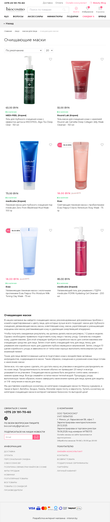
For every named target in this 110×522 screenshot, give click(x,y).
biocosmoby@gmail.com (16, 426)
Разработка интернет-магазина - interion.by (55, 518)
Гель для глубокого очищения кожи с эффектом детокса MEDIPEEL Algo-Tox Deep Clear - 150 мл (29, 122)
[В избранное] (50, 59)
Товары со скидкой (15, 486)
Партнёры (62, 467)
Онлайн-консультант (76, 3)
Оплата (59, 3)
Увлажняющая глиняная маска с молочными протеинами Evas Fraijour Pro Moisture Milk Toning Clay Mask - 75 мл (28, 293)
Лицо (17, 31)
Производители (13, 490)
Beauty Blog (99, 3)
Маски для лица (29, 31)
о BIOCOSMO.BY (12, 463)
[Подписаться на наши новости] (36, 437)
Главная (8, 31)
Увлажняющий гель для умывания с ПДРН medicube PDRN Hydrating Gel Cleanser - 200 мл (80, 293)
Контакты (62, 455)
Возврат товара (66, 459)
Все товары (10, 482)
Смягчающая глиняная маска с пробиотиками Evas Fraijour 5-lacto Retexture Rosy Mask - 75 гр (80, 208)
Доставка (48, 3)
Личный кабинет (66, 471)
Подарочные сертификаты (72, 463)
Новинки (9, 474)
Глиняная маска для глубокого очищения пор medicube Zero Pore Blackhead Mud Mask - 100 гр (29, 208)
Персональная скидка (17, 459)
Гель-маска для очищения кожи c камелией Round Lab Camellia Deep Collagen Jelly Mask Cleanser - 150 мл (80, 122)
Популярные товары (16, 478)
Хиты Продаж (11, 471)
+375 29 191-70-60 (14, 3)
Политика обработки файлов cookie (25, 467)
